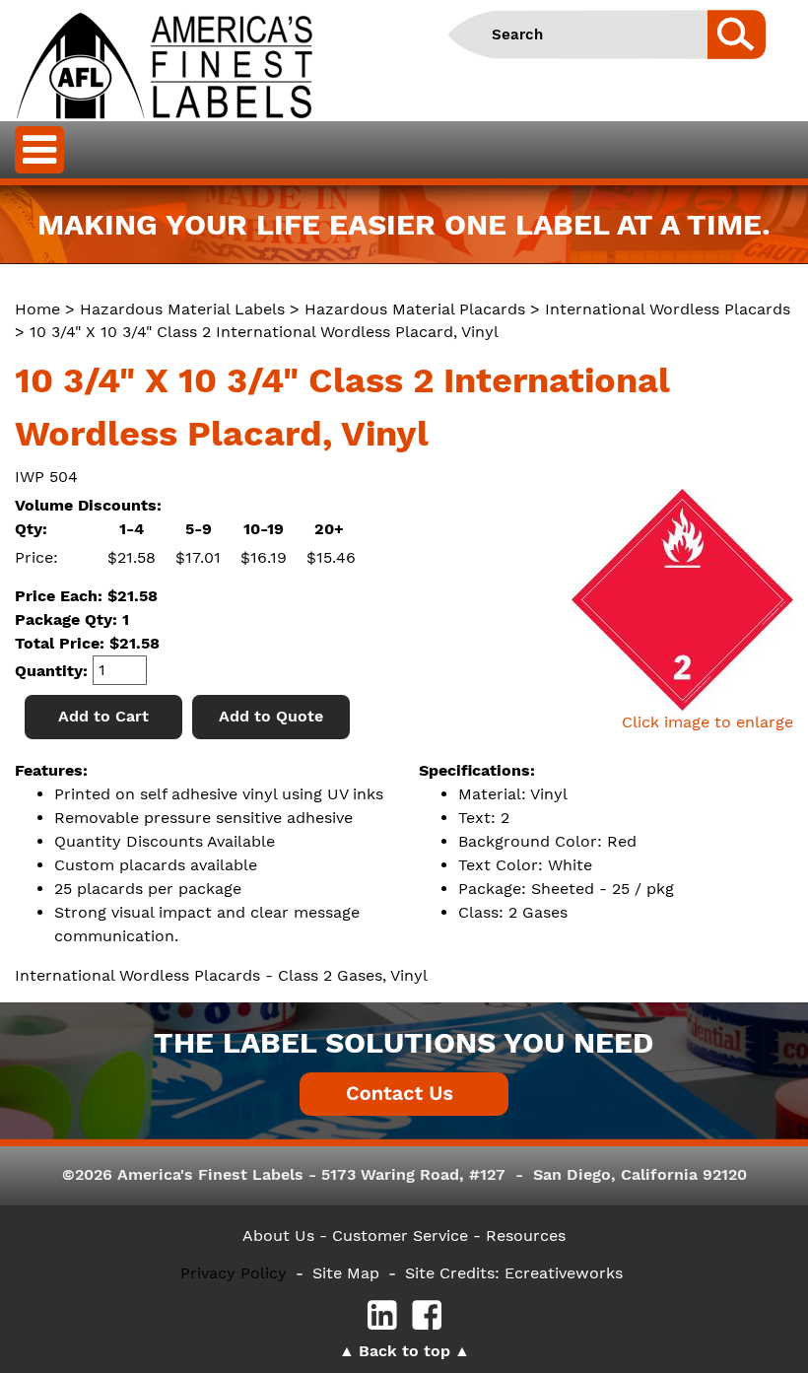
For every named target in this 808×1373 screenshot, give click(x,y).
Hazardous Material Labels (182, 309)
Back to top (404, 1350)
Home (37, 309)
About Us (278, 1235)
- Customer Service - (400, 1235)
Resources (526, 1235)
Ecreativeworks (564, 1273)
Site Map (345, 1273)
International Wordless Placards (667, 309)
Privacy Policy (233, 1273)
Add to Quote (271, 716)
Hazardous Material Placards (414, 309)
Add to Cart (103, 716)
